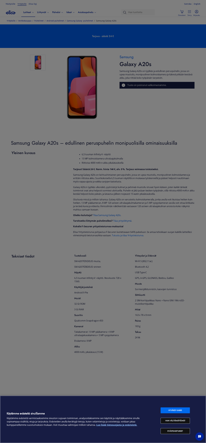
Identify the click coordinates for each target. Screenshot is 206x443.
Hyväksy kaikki (175, 410)
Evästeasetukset (175, 431)
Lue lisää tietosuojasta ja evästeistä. (116, 425)
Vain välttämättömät (175, 420)
